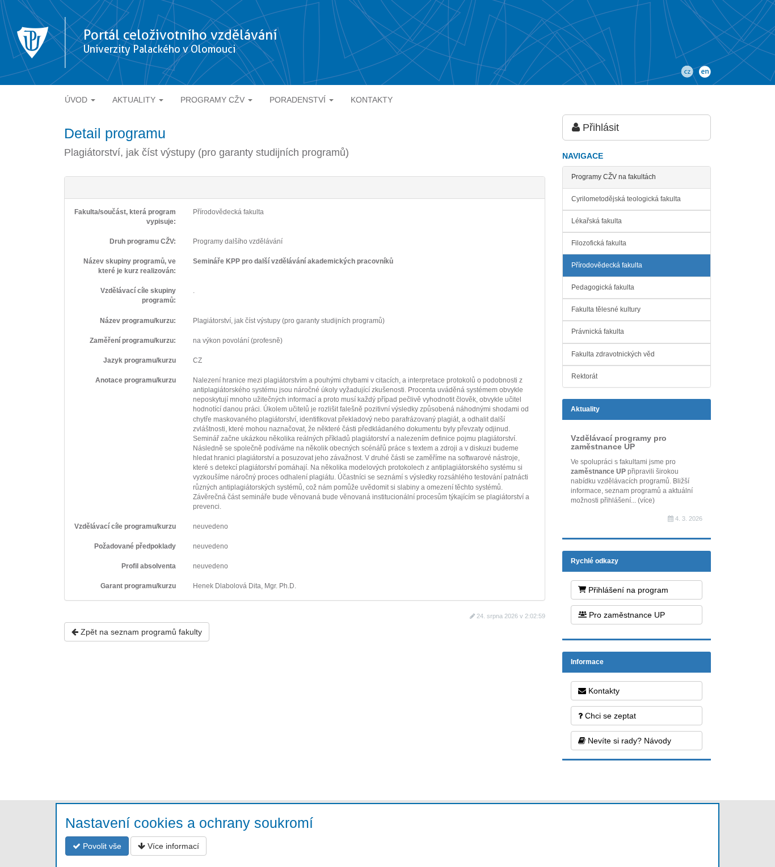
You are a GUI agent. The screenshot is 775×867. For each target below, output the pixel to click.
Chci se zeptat (609, 715)
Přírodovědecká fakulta (606, 265)
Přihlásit (599, 127)
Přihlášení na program (627, 589)
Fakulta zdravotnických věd (613, 354)
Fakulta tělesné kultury (606, 309)
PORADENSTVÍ (298, 99)
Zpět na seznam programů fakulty (140, 631)
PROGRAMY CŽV (213, 99)
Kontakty (603, 690)
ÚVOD (77, 99)
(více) (646, 500)
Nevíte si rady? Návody (628, 740)
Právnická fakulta (597, 331)
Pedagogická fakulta (602, 287)
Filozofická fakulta (598, 243)
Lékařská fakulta (596, 221)
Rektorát (584, 376)
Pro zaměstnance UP (626, 614)
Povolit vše (101, 846)
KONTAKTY (372, 99)
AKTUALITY (135, 99)
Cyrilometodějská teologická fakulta (626, 199)
